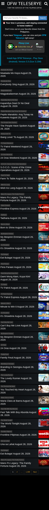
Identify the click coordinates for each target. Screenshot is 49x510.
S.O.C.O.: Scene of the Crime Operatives (13, 164)
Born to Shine (5, 224)
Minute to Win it (5, 303)
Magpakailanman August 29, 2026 (18, 93)
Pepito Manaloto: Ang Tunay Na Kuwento (13, 111)
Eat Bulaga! (4, 254)
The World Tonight (6, 420)
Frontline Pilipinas (6, 431)
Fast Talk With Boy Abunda (9, 409)
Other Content (5, 205)
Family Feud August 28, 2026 (15, 357)
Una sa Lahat (5, 441)
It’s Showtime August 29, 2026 (16, 248)
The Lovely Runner (7, 375)
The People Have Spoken (9, 122)
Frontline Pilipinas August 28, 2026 (18, 434)
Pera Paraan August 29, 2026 (15, 267)
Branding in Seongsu (7, 363)
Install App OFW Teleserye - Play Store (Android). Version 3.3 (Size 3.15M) (25, 60)
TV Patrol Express (6, 294)
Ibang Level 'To (5, 133)
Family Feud (4, 354)
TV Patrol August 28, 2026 (14, 288)
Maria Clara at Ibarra (7, 397)
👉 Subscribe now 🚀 (24, 47)
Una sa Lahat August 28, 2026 (16, 444)
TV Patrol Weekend (7, 143)
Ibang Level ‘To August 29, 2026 (17, 137)
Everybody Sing (6, 81)
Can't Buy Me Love (7, 322)
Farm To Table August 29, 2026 (16, 178)
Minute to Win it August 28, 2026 (17, 306)
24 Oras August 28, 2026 (13, 348)
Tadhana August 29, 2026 (13, 218)
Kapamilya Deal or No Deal (9, 100)
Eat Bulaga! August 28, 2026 (15, 453)
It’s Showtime (5, 245)
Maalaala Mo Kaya (6, 69)
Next (35, 472)
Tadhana (3, 215)
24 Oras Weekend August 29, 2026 (18, 158)
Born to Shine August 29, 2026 (16, 227)
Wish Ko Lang (5, 184)
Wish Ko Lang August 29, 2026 (16, 188)
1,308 (28, 472)
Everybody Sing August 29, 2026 (17, 84)
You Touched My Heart (8, 386)
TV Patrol (4, 284)
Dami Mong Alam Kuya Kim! (9, 273)
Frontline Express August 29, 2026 (18, 208)
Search (43, 18)
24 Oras (3, 345)
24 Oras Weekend (6, 154)
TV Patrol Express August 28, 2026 (18, 297)
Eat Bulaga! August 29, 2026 (15, 257)
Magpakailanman (6, 90)
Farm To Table (5, 175)
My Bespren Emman (7, 233)
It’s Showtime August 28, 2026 (16, 316)
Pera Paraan (5, 263)
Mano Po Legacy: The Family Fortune (12, 194)
